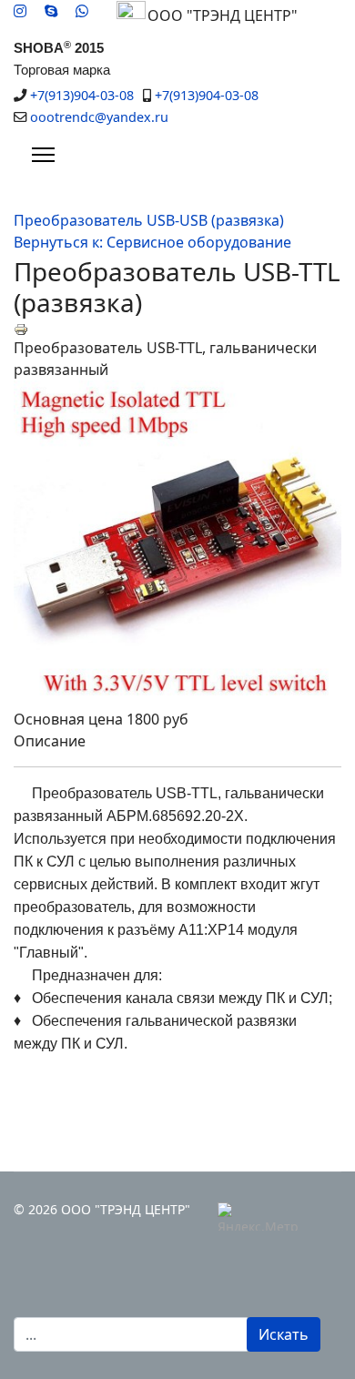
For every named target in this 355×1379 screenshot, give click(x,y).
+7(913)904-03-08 (82, 95)
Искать (284, 1334)
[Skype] (51, 11)
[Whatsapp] (82, 11)
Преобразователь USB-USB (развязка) (149, 220)
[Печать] (177, 329)
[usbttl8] (177, 544)
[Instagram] (20, 11)
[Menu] (43, 154)
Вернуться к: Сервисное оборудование (152, 242)
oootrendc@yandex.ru (99, 117)
